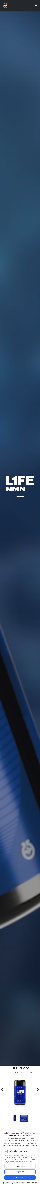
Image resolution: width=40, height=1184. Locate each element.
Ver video (20, 496)
